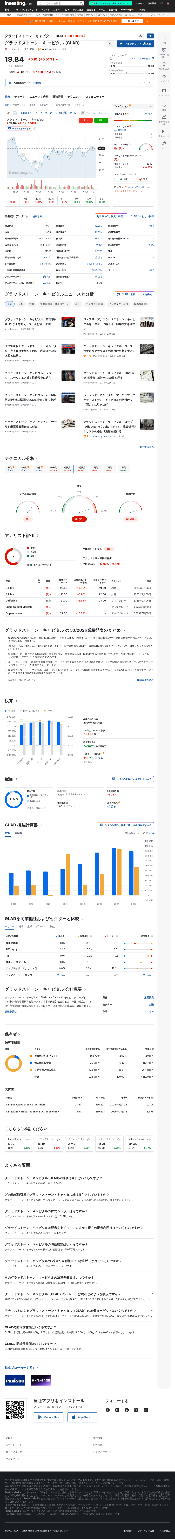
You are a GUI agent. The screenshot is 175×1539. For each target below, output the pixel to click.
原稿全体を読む (145, 680)
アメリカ (149, 1011)
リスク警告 (165, 1530)
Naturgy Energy (136, 1139)
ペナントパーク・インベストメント (84, 1139)
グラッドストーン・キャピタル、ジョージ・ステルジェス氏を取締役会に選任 (29, 375)
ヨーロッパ (130, 15)
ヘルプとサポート (102, 1451)
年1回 (8, 833)
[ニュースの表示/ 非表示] (83, 113)
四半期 (18, 833)
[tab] (11, 469)
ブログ (9, 1437)
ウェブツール (12, 1458)
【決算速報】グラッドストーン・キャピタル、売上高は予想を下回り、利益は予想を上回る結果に (31, 350)
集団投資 (149, 997)
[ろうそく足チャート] (8, 113)
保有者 (11, 1034)
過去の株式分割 (63, 105)
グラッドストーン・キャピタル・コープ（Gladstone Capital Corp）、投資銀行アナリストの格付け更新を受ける (110, 426)
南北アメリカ (116, 15)
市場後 (80, 15)
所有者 (32, 105)
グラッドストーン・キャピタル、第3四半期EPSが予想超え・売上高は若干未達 (30, 322)
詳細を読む (11, 1011)
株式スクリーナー (25, 15)
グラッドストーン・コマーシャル (113, 1139)
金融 (151, 1004)
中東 (140, 15)
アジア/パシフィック (154, 15)
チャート (19, 96)
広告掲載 (98, 1444)
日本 (38, 15)
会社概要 (98, 1437)
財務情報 (57, 96)
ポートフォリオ (13, 1451)
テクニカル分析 (19, 458)
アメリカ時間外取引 (65, 15)
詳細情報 (37, 82)
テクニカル (74, 96)
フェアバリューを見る (140, 58)
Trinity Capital (14, 1139)
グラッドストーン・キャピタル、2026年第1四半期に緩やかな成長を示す (108, 375)
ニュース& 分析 (38, 96)
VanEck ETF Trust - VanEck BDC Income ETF (32, 1111)
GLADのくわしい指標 (142, 216)
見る (62, 974)
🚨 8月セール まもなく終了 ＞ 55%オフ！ (110, 3)
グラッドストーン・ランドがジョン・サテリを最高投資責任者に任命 (31, 424)
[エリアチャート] (15, 113)
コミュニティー (94, 96)
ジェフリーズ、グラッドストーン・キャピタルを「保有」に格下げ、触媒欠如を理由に (109, 324)
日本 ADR (102, 15)
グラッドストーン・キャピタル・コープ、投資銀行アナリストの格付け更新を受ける (109, 348)
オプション (80, 105)
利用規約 (128, 1530)
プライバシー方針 (146, 1530)
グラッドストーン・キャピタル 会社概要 (43, 989)
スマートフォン (13, 1444)
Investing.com (100, 436)
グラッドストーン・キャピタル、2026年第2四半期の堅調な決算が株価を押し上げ (30, 397)
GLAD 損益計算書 (21, 824)
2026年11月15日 (94, 263)
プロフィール (19, 105)
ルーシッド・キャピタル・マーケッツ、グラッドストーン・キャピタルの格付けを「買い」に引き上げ (109, 399)
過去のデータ (46, 105)
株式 (9, 15)
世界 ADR (90, 15)
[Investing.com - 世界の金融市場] (18, 3)
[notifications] (162, 3)
